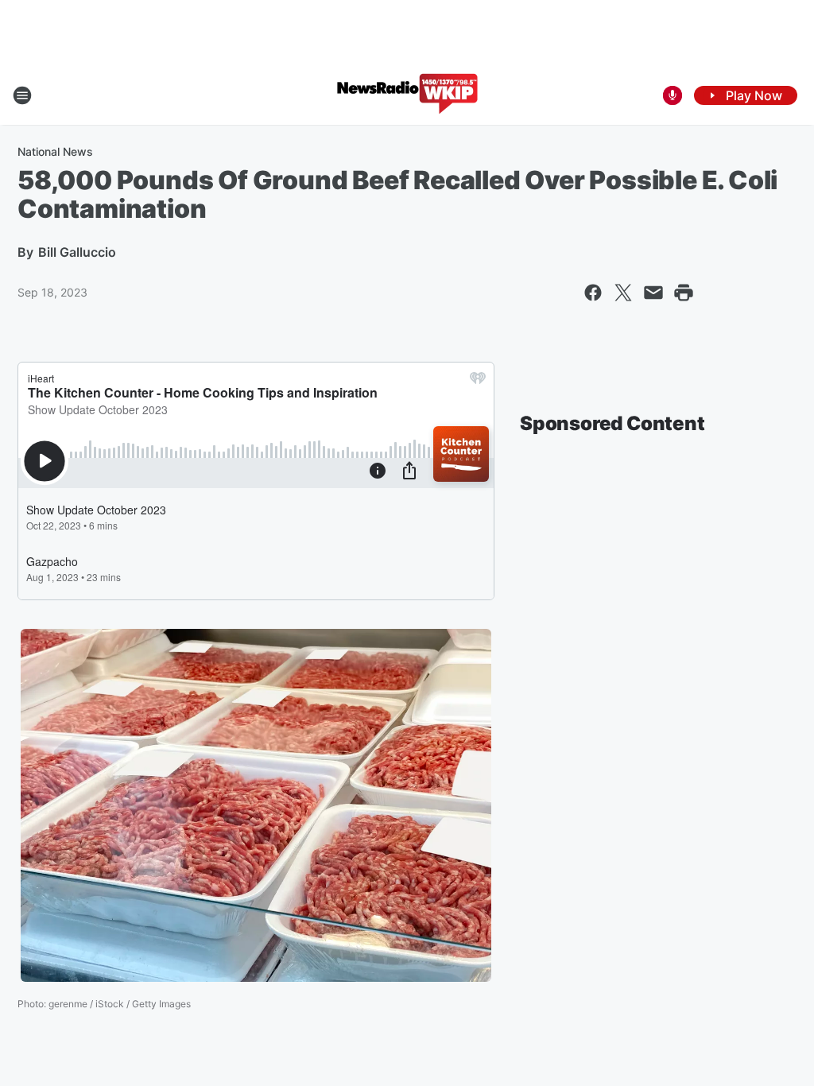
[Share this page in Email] (653, 292)
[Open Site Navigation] (22, 95)
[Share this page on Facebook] (593, 292)
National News (55, 151)
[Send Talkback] (672, 95)
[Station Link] (407, 95)
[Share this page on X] (623, 292)
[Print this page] (684, 292)
